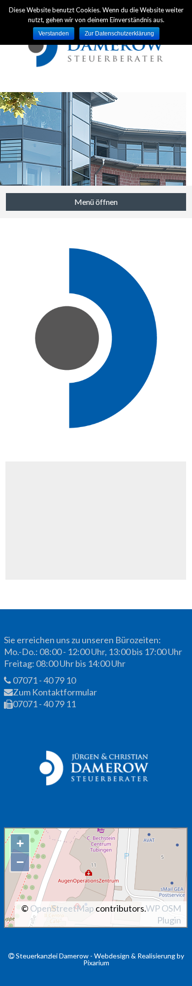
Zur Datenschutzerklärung (119, 33)
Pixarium (96, 962)
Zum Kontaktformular (54, 692)
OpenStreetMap (62, 908)
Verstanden (53, 33)
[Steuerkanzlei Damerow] (96, 46)
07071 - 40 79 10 (43, 680)
